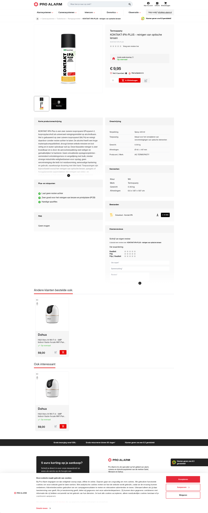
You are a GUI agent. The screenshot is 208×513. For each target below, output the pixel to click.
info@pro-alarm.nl (165, 12)
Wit (129, 179)
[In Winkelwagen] (63, 352)
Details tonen (42, 508)
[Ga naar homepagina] (37, 18)
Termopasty (133, 183)
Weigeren (183, 495)
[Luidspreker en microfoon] (37, 302)
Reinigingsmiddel (74, 19)
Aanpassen (181, 487)
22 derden (60, 502)
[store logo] (48, 4)
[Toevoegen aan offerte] (146, 80)
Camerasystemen (48, 19)
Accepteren (183, 479)
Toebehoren (61, 19)
